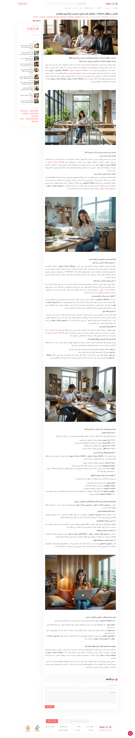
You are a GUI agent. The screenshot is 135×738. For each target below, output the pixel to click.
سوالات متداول (50, 727)
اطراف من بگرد (78, 8)
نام (79, 685)
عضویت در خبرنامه (52, 721)
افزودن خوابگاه (22, 4)
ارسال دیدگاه (49, 707)
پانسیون (108, 8)
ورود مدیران (68, 8)
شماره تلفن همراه (112, 685)
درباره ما (91, 730)
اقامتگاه (99, 8)
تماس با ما (77, 730)
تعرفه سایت (89, 727)
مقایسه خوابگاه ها (88, 8)
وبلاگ (78, 727)
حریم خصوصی (63, 727)
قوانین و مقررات (62, 730)
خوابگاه (116, 8)
